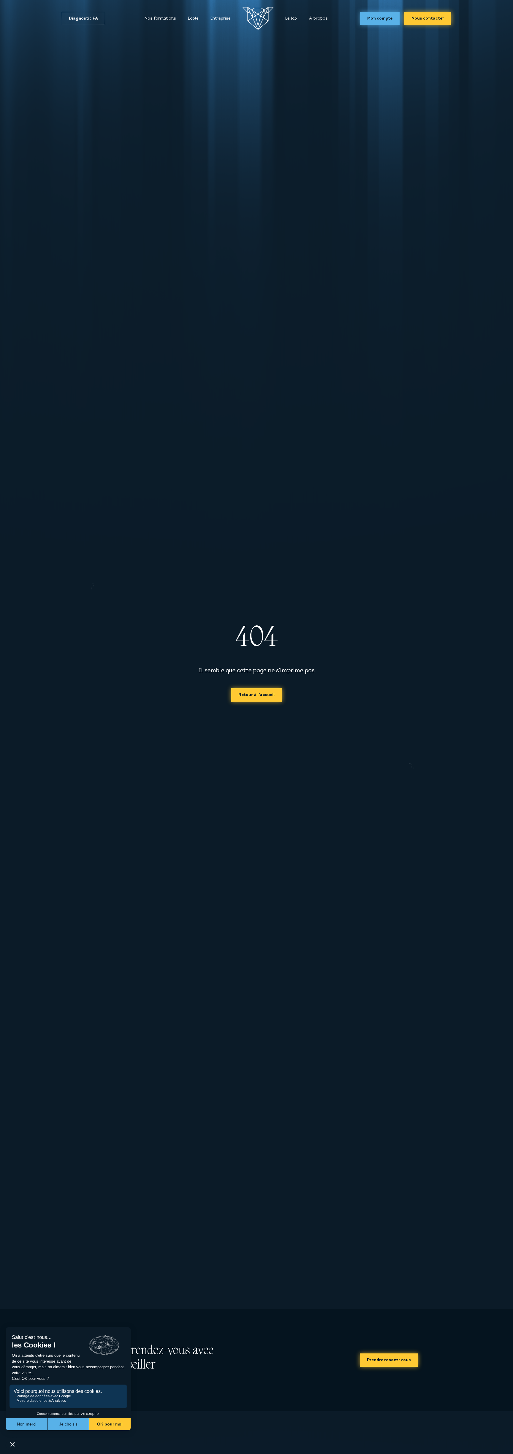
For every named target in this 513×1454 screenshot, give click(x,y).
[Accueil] (258, 18)
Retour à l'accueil (256, 695)
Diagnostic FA (83, 18)
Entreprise (220, 18)
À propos (318, 18)
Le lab (291, 18)
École (193, 18)
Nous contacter (427, 18)
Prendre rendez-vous (389, 1360)
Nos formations (160, 18)
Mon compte (379, 18)
